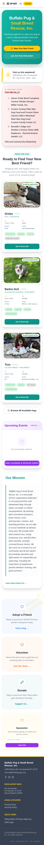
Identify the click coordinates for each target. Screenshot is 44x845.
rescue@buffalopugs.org (15, 772)
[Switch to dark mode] (20, 3)
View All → (35, 425)
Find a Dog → (22, 628)
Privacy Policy (10, 804)
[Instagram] (9, 777)
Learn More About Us (16, 583)
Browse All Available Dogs (23, 410)
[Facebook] (6, 777)
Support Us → (22, 703)
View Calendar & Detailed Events (22, 463)
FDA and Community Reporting (20, 141)
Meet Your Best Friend (24, 48)
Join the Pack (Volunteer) (22, 56)
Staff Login (9, 822)
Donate (28, 3)
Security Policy (11, 807)
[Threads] (13, 777)
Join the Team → (22, 666)
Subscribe (22, 745)
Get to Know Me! (22, 246)
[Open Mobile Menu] (4, 4)
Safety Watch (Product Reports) (18, 819)
